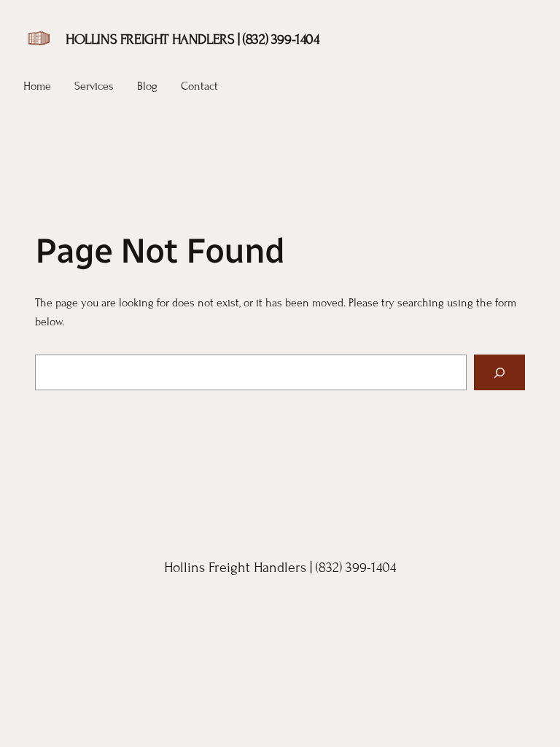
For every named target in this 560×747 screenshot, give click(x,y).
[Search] (499, 372)
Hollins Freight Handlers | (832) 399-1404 (192, 39)
